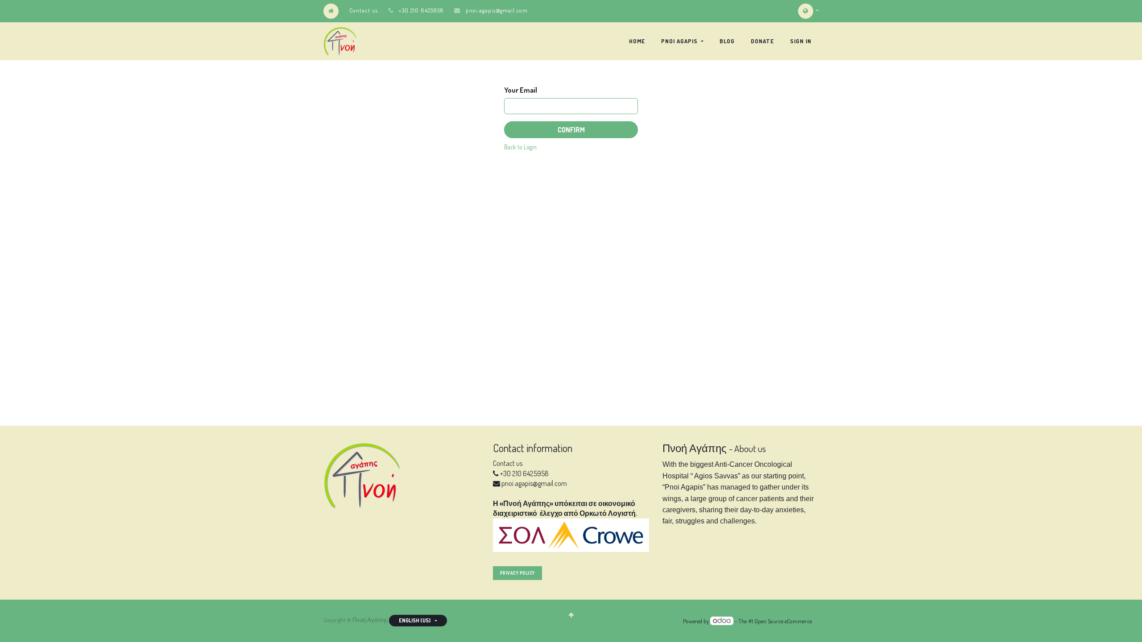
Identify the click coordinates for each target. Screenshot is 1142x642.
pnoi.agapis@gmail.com (497, 10)
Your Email (520, 90)
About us (750, 448)
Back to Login (520, 147)
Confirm (571, 129)
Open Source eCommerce (783, 621)
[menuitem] (637, 41)
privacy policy (517, 573)
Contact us (363, 10)
